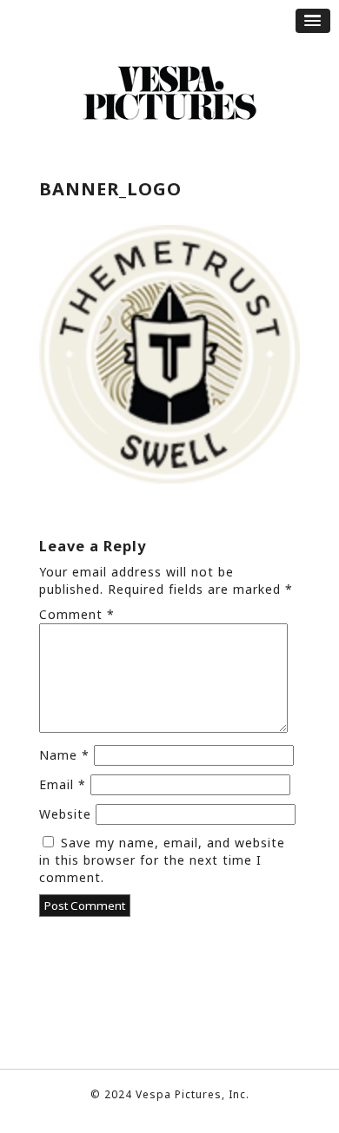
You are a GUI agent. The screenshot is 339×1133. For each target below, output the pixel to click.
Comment (77, 614)
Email (62, 784)
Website (65, 814)
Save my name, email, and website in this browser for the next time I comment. (162, 859)
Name (64, 755)
